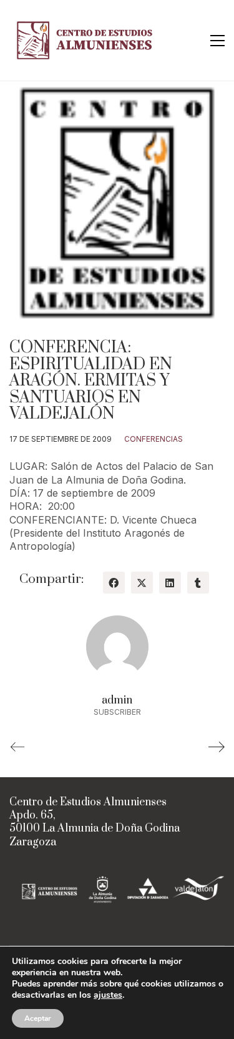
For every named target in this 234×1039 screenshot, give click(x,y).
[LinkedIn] (170, 583)
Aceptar (37, 1018)
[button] (217, 40)
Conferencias (153, 439)
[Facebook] (114, 583)
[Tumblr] (198, 583)
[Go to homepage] (87, 40)
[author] (117, 646)
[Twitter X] (142, 583)
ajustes (108, 995)
